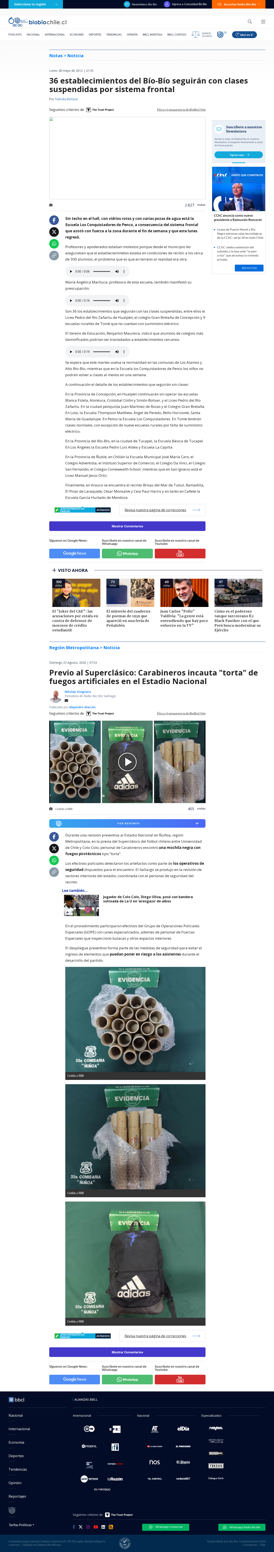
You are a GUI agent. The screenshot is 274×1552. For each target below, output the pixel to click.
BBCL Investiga (152, 34)
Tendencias (114, 34)
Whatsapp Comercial (168, 1527)
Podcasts (15, 34)
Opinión (132, 34)
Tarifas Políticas (20, 1525)
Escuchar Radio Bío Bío (240, 4)
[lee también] (82, 905)
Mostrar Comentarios (127, 526)
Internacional (55, 34)
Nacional (33, 34)
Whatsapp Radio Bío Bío (245, 1527)
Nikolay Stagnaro (78, 692)
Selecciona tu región (30, 4)
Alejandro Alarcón (82, 707)
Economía (77, 34)
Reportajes (17, 1496)
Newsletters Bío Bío (144, 4)
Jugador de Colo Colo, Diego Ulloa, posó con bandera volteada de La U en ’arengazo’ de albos (148, 899)
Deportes (95, 34)
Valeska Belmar (66, 99)
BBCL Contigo (176, 34)
